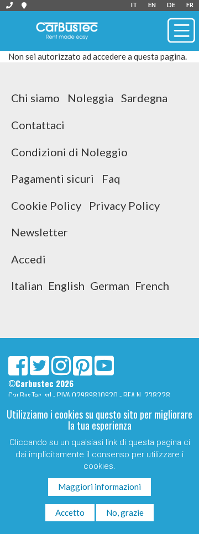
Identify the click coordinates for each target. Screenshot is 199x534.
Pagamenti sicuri (52, 178)
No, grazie (125, 512)
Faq (111, 178)
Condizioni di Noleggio (69, 151)
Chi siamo (35, 97)
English (66, 285)
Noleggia (90, 97)
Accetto (70, 512)
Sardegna (144, 97)
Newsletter (39, 232)
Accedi (28, 259)
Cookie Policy (46, 205)
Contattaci (38, 124)
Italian (27, 285)
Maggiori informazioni (99, 486)
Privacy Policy (124, 205)
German (109, 285)
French (152, 285)
